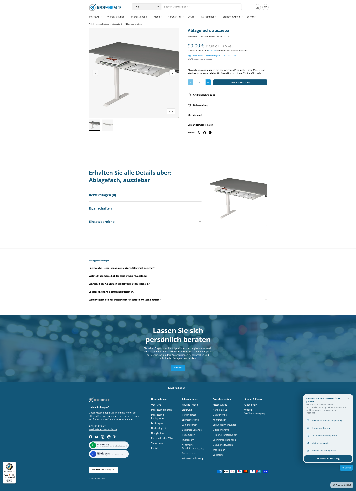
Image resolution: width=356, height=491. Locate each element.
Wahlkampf (219, 449)
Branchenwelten (231, 16)
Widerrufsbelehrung (192, 458)
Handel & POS (220, 409)
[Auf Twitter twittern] (199, 132)
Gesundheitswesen (223, 444)
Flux (112, 455)
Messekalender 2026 (162, 438)
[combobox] (187, 6)
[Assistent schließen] (349, 398)
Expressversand (190, 419)
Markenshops (208, 16)
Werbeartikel (174, 16)
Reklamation (188, 434)
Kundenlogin (250, 404)
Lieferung (187, 409)
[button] (265, 7)
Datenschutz (188, 453)
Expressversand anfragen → (203, 59)
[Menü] (14, 463)
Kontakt (178, 367)
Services (251, 16)
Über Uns (156, 404)
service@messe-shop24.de (103, 429)
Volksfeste (218, 454)
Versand (212, 50)
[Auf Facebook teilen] (204, 132)
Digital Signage (139, 16)
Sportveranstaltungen (224, 439)
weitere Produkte (102, 24)
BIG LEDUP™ (100, 455)
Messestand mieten (161, 409)
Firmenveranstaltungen (225, 434)
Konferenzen (219, 419)
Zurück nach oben (177, 388)
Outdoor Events (221, 429)
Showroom (157, 443)
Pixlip (122, 455)
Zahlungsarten (189, 424)
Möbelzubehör (117, 24)
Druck (191, 16)
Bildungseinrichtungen (225, 424)
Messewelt (94, 16)
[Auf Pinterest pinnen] (210, 132)
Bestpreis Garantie (192, 429)
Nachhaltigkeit (158, 428)
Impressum (188, 439)
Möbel (157, 16)
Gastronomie (220, 414)
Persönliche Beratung (328, 458)
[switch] (9, 480)
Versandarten (189, 414)
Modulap (117, 455)
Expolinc (107, 455)
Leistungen (157, 423)
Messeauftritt (220, 404)
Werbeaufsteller (115, 16)
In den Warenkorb (240, 82)
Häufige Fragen (190, 404)
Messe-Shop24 (101, 478)
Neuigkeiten (157, 433)
